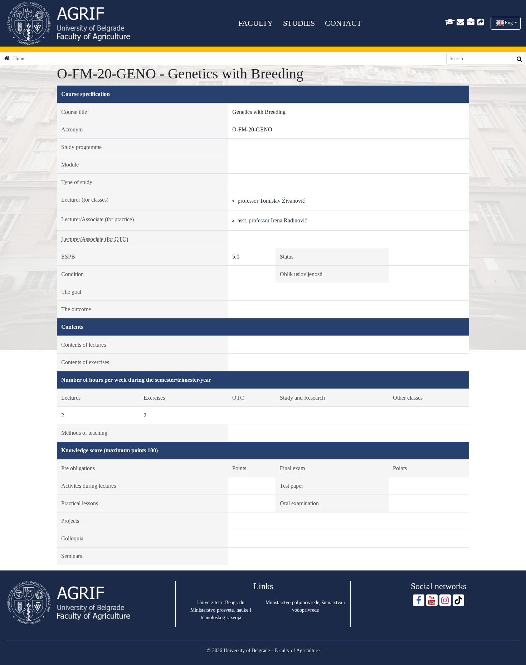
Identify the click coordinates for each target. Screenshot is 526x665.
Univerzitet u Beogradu (220, 602)
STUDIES (299, 23)
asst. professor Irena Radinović (272, 220)
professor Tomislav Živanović (271, 201)
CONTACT (343, 23)
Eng (509, 22)
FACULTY (255, 23)
